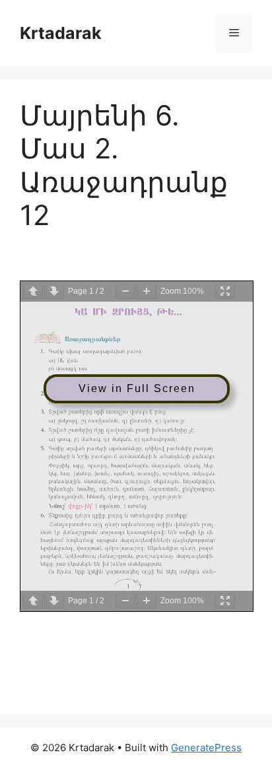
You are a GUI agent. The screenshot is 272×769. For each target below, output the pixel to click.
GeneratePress (206, 747)
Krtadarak (61, 33)
